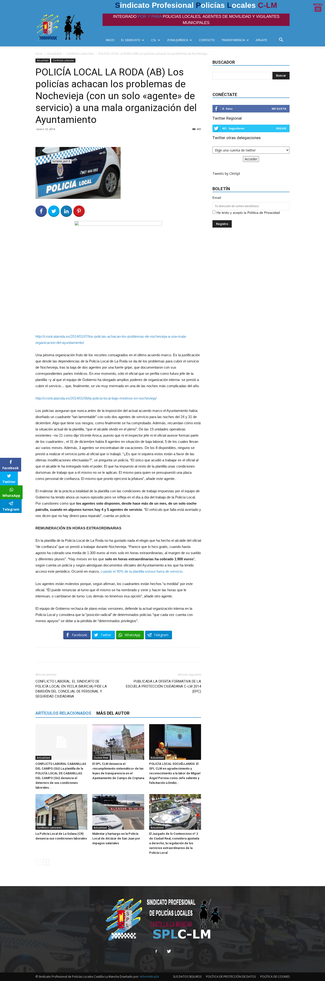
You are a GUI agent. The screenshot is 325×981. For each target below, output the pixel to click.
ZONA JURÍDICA (177, 40)
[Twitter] (169, 951)
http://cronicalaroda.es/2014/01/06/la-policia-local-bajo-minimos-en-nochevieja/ (96, 398)
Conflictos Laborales (80, 54)
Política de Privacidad (263, 213)
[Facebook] (156, 951)
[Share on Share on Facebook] (41, 211)
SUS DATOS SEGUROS (187, 977)
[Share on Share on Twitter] (53, 211)
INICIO (110, 40)
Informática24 (149, 977)
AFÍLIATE (261, 40)
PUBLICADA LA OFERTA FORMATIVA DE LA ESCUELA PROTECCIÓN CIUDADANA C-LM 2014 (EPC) (163, 686)
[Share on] (4, 518)
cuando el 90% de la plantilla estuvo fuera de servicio (141, 571)
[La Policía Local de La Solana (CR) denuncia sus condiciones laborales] (61, 812)
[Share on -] (66, 211)
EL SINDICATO (130, 40)
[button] (282, 40)
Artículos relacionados (63, 713)
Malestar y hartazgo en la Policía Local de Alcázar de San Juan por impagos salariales (116, 838)
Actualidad (54, 54)
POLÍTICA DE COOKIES (275, 977)
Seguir (281, 128)
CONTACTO (207, 40)
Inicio (39, 54)
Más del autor (112, 713)
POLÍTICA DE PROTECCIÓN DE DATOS (231, 977)
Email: (217, 198)
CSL (153, 40)
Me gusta (279, 108)
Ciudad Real (101, 757)
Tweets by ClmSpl (226, 173)
